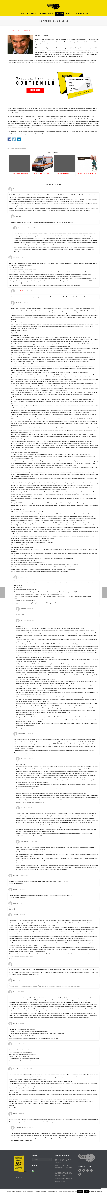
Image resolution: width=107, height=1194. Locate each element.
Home (22, 14)
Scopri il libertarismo (46, 14)
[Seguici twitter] (91, 1170)
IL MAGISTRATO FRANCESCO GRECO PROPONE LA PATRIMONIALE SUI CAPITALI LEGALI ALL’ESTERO (20, 173)
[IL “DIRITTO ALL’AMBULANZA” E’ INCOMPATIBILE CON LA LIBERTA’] (42, 163)
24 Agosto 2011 (16, 31)
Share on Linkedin (19, 139)
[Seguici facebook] (79, 1170)
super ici (24, 148)
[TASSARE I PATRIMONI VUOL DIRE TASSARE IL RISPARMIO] (87, 163)
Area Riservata (79, 14)
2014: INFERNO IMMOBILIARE (65, 173)
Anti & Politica (25, 31)
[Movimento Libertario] (53, 6)
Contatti (68, 14)
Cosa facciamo (31, 14)
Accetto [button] (80, 1191)
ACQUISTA (19, 1177)
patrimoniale (11, 148)
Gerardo (59, 1165)
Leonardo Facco (20, 291)
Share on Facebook (9, 139)
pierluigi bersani (18, 148)
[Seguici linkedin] (83, 1170)
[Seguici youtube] (79, 1174)
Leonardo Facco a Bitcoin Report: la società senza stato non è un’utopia (63, 1167)
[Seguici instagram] (87, 1170)
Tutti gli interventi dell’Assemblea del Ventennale (63, 1161)
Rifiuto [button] (86, 1191)
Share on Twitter (14, 139)
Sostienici (60, 14)
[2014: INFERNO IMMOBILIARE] (64, 163)
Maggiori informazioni (95, 1191)
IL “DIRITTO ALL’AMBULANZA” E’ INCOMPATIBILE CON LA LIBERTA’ (43, 173)
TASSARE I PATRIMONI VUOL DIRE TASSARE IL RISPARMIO (88, 173)
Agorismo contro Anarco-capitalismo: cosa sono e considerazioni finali (63, 1180)
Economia (31, 31)
